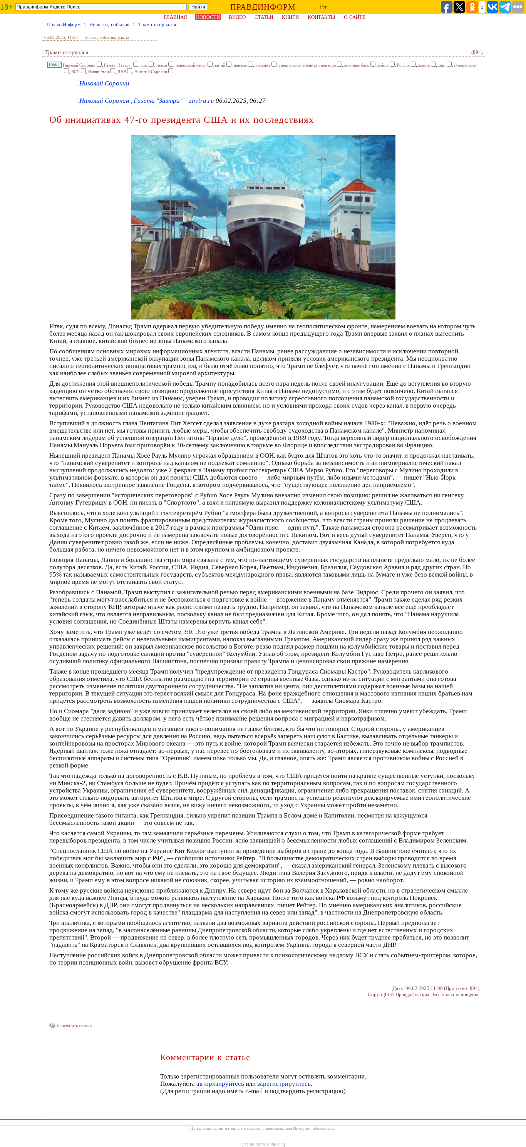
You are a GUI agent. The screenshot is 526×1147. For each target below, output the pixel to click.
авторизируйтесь (220, 1083)
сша (144, 65)
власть (424, 65)
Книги (290, 17)
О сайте (354, 17)
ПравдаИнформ (63, 24)
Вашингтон (98, 71)
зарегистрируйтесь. (284, 1083)
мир (442, 65)
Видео (237, 17)
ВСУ (75, 71)
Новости (208, 17)
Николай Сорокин (79, 65)
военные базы (356, 65)
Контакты (321, 17)
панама (240, 65)
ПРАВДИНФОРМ (263, 7)
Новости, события (109, 24)
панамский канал (191, 65)
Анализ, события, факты (106, 37)
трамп (161, 65)
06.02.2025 (54, 37)
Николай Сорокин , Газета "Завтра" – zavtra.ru (146, 100)
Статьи (264, 17)
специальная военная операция (307, 65)
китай (220, 65)
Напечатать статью (74, 1025)
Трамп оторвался (157, 24)
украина (262, 65)
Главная (175, 17)
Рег (323, 7)
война (383, 65)
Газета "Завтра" (118, 65)
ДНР (121, 71)
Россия (403, 65)
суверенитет (465, 65)
